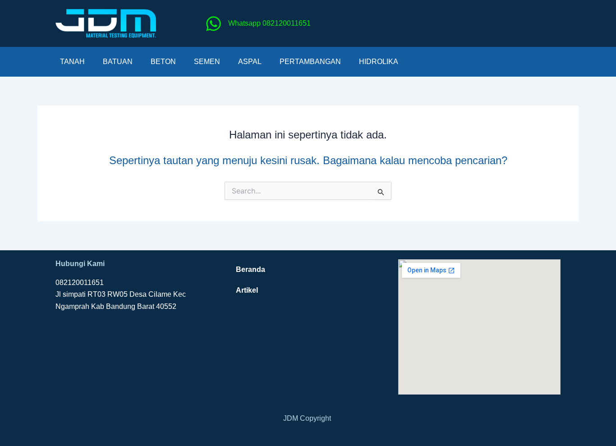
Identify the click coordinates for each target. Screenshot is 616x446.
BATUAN (118, 61)
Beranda (250, 269)
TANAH (72, 61)
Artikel (247, 290)
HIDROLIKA (378, 61)
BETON (163, 61)
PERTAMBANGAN (310, 61)
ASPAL (250, 61)
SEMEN (207, 61)
